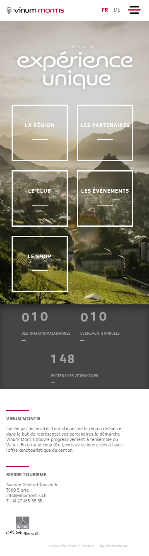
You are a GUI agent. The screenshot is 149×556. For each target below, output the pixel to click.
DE (117, 10)
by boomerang (114, 546)
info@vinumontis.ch (26, 496)
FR (105, 10)
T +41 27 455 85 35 (24, 501)
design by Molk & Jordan (71, 546)
